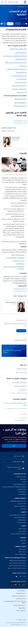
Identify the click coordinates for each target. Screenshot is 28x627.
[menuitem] (18, 24)
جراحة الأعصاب (20, 264)
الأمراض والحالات (21, 6)
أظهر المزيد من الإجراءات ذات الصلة (18, 393)
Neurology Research (20, 103)
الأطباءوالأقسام (10, 23)
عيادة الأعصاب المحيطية (19, 86)
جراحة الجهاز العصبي (20, 53)
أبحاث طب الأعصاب (18, 261)
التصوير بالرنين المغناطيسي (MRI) (19, 382)
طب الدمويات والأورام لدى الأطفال (16, 69)
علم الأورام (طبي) (21, 79)
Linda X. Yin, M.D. (16, 137)
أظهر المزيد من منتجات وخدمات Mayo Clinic (16, 408)
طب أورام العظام (21, 72)
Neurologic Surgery (20, 99)
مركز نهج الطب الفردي (17, 255)
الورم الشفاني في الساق (21, 372)
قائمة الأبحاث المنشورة (14, 276)
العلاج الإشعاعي (22, 389)
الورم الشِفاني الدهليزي (21, 368)
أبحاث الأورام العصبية (12, 241)
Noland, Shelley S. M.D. (11, 302)
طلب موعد (22, 18)
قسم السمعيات (21, 92)
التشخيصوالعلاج (17, 23)
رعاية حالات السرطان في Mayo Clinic (15, 62)
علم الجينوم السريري (20, 82)
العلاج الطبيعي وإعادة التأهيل (18, 49)
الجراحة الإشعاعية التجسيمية (20, 386)
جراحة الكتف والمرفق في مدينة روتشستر (14, 56)
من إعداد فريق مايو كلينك (21, 320)
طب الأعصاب (22, 66)
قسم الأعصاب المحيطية (19, 89)
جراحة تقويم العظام (20, 59)
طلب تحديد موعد (21, 330)
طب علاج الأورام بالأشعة (19, 76)
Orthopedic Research (20, 106)
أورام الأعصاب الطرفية (19, 420)
